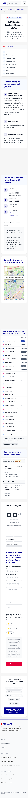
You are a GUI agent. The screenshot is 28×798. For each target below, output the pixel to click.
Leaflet (8, 299)
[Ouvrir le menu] (24, 3)
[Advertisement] (14, 161)
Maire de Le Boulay (14, 699)
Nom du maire (8, 52)
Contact (3, 747)
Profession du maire (10, 58)
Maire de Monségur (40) (7, 778)
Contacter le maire (9, 61)
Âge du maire (8, 55)
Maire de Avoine (14, 703)
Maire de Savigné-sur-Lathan (14, 688)
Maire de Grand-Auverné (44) (8, 757)
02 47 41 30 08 (14, 201)
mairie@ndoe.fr (14, 207)
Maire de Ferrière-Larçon (14, 692)
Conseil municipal (9, 67)
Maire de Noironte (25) (7, 761)
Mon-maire (7, 724)
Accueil (3, 739)
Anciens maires (9, 73)
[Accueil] (1, 9)
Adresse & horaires (10, 64)
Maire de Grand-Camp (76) (8, 775)
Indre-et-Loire (20, 9)
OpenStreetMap (15, 299)
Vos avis (7, 70)
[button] (15, 281)
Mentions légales (5, 743)
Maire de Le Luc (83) (6, 782)
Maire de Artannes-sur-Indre (14, 695)
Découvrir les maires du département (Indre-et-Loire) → (14, 710)
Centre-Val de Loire (9, 9)
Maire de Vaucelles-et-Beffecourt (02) (10, 765)
